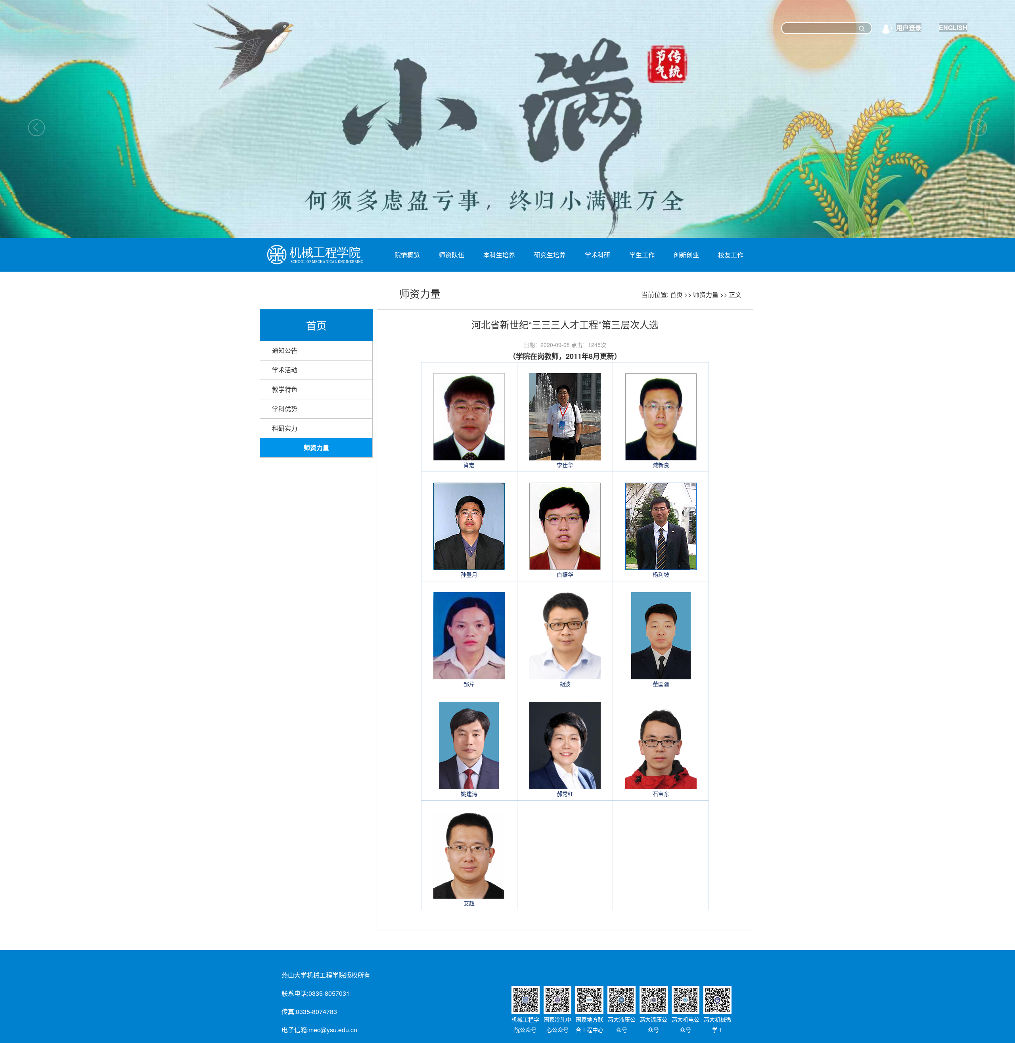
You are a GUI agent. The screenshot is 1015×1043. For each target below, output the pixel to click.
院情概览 (407, 254)
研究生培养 (550, 254)
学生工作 (642, 254)
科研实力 (284, 428)
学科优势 (284, 408)
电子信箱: (295, 1029)
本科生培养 (499, 254)
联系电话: (295, 993)
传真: (289, 1011)
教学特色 (284, 389)
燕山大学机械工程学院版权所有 (326, 975)
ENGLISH (953, 27)
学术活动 (284, 369)
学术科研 (597, 254)
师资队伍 (451, 254)
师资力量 (705, 294)
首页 (676, 294)
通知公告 (284, 350)
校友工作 (730, 254)
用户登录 (908, 27)
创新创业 (686, 254)
